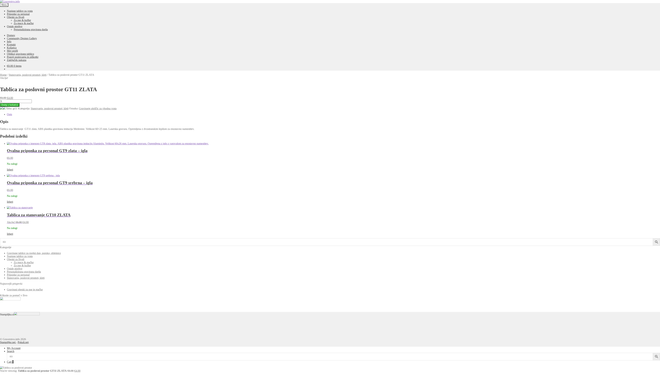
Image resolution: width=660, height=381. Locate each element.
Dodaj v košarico (9, 105)
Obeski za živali (15, 17)
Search (10, 351)
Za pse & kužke (22, 20)
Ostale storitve (14, 26)
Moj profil (12, 50)
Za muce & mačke (24, 23)
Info (9, 41)
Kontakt (11, 44)
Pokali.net (23, 342)
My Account (13, 348)
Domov (11, 35)
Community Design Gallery (22, 38)
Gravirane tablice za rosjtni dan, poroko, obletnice (34, 253)
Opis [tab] (9, 114)
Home (3, 74)
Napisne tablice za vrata (20, 10)
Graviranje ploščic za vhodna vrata (98, 108)
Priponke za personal (18, 14)
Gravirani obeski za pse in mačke (25, 289)
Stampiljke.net (8, 342)
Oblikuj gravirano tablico (20, 53)
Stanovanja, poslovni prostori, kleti (27, 74)
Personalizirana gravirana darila (31, 29)
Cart (10, 361)
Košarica (11, 47)
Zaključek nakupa (16, 60)
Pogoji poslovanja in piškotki (22, 56)
